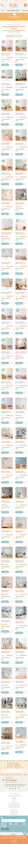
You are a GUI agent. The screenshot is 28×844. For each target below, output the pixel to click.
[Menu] (2, 10)
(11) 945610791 (11, 780)
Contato (14, 798)
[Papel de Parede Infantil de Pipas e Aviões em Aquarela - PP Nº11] (11, 692)
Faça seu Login (14, 811)
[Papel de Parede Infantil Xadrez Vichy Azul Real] (25, 482)
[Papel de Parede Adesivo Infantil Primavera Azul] (25, 692)
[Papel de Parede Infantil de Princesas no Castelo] (25, 94)
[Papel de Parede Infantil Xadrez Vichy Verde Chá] (11, 363)
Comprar (5, 64)
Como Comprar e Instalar (14, 804)
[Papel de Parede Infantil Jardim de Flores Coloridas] (11, 154)
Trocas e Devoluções (14, 805)
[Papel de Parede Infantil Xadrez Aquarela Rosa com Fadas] (11, 601)
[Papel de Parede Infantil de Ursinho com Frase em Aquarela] (25, 633)
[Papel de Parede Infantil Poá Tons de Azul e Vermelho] (25, 452)
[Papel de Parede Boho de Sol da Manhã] (25, 303)
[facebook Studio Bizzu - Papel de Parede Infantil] (12, 788)
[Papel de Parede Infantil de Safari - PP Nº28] (25, 722)
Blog (14, 800)
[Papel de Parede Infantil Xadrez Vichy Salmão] (25, 124)
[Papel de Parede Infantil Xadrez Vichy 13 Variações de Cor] (11, 94)
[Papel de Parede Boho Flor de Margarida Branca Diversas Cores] (11, 303)
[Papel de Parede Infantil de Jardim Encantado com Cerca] (25, 601)
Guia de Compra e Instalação (14, 795)
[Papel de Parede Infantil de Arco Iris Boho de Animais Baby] (11, 753)
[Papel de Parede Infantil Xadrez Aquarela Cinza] (25, 542)
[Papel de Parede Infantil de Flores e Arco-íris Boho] (11, 124)
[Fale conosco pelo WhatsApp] (25, 832)
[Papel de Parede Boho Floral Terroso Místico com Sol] (25, 363)
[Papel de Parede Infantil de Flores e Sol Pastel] (25, 184)
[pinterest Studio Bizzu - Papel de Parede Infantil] (18, 788)
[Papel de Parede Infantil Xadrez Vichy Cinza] (25, 154)
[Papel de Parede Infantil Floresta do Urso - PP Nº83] (11, 722)
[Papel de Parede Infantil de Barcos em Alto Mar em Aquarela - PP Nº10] (11, 631)
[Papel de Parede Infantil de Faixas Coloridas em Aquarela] (25, 512)
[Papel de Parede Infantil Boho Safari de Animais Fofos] (25, 244)
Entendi (14, 841)
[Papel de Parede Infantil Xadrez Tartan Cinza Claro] (25, 393)
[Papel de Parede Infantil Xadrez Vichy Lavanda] (11, 423)
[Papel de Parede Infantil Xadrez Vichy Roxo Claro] (11, 333)
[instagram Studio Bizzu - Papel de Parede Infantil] (10, 788)
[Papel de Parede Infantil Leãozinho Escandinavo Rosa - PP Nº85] (11, 572)
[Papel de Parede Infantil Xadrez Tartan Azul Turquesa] (25, 752)
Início (8, 23)
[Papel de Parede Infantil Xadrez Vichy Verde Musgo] (25, 65)
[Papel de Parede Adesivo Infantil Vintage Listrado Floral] (11, 214)
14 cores (7, 79)
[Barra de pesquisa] (2, 5)
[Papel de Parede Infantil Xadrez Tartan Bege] (25, 273)
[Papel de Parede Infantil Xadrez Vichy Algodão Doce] (11, 542)
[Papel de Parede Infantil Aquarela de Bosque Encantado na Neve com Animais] (11, 512)
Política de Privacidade (14, 807)
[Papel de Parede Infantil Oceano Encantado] (11, 662)
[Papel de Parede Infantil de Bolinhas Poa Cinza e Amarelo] (25, 662)
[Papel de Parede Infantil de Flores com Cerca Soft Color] (11, 452)
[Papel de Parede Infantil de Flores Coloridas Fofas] (25, 572)
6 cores (7, 288)
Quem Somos (14, 797)
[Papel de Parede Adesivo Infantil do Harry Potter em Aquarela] (25, 214)
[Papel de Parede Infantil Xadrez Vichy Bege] (11, 393)
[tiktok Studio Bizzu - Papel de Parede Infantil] (15, 788)
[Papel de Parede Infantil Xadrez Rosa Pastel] (11, 65)
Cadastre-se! (14, 812)
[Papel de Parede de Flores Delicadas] (11, 273)
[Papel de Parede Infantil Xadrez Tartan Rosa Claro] (25, 333)
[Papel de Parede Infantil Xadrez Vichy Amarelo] (11, 184)
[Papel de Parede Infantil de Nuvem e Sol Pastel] (11, 482)
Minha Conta (14, 814)
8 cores (7, 258)
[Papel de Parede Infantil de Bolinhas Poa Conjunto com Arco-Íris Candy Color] (25, 423)
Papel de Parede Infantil (13, 10)
